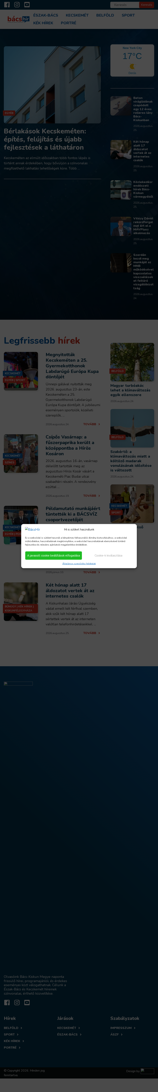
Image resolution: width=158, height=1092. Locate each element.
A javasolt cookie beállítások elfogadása (53, 555)
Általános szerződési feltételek (79, 563)
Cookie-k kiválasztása (108, 555)
